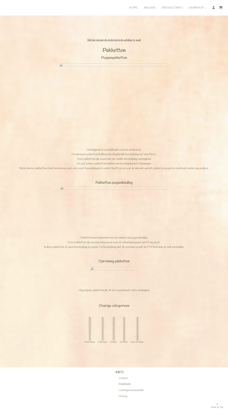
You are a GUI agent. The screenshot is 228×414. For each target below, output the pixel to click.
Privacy (123, 396)
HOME (133, 8)
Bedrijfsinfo (125, 384)
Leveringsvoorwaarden (131, 390)
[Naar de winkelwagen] (222, 8)
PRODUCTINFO (172, 8)
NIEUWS (149, 8)
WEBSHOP (196, 8)
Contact (123, 378)
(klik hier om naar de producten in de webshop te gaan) (114, 40)
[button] (222, 8)
